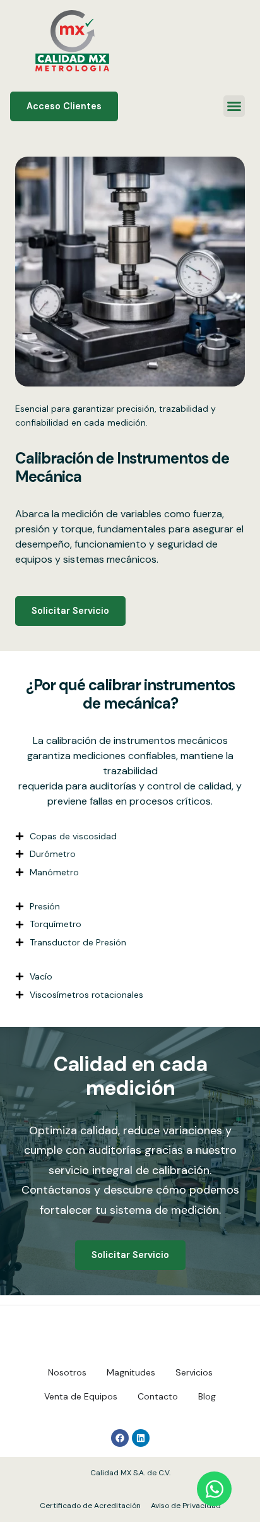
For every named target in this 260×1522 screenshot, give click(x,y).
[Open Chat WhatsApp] (214, 1488)
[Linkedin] (141, 1438)
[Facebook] (120, 1438)
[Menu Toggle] (234, 106)
